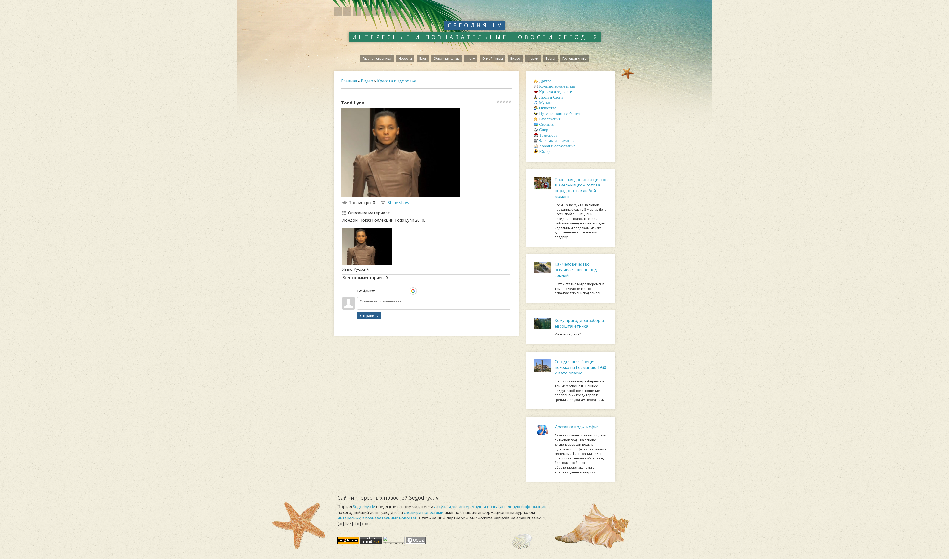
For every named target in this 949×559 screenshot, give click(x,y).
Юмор (544, 151)
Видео (367, 80)
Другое (545, 81)
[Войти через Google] (413, 291)
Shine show (398, 202)
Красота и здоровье (396, 80)
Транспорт (548, 135)
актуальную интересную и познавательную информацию (491, 506)
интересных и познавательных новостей (377, 518)
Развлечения (549, 119)
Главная (349, 80)
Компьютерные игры (557, 86)
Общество (547, 108)
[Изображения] (367, 246)
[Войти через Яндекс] (405, 291)
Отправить (369, 315)
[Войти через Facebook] (396, 291)
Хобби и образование (557, 146)
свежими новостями (423, 512)
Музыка (546, 103)
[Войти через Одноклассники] (421, 291)
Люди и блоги (551, 97)
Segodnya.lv (364, 506)
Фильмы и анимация (556, 141)
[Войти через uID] (379, 291)
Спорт (544, 130)
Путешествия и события (559, 113)
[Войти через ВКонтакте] (388, 291)
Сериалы (546, 124)
